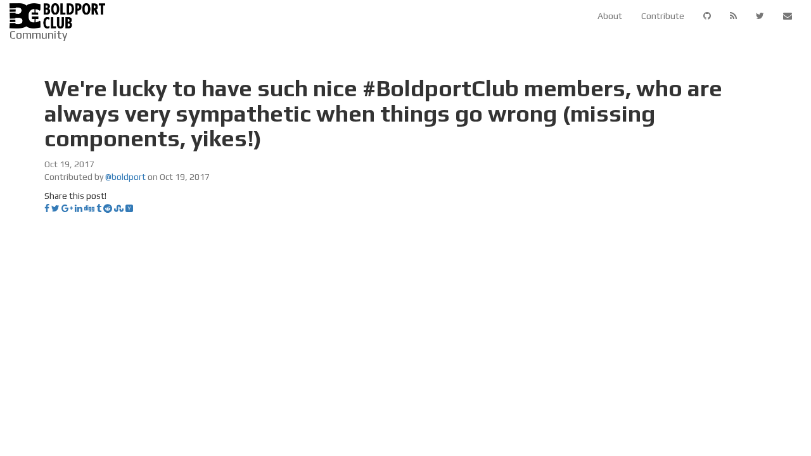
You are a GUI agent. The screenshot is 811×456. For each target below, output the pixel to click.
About (609, 16)
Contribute (662, 16)
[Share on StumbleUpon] (119, 208)
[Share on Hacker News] (129, 208)
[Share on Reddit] (107, 208)
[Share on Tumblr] (98, 208)
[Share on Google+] (67, 208)
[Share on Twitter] (55, 208)
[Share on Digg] (89, 208)
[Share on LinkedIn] (78, 208)
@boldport (125, 177)
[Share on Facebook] (46, 208)
